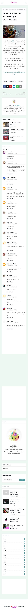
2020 (14, 553)
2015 (14, 564)
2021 (14, 550)
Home (4, 9)
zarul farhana (10, 232)
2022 (14, 548)
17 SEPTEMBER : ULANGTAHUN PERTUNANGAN (14, 492)
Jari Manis (9, 308)
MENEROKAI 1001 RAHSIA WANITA (16, 137)
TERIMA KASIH (20, 81)
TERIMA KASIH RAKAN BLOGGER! (15, 123)
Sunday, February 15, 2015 (12, 153)
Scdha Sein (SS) (11, 177)
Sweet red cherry (11, 264)
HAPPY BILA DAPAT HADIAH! (17, 130)
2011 (14, 574)
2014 (14, 567)
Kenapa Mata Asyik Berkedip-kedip (15, 518)
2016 (14, 562)
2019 (14, 555)
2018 (14, 557)
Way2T (15, 606)
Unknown (9, 187)
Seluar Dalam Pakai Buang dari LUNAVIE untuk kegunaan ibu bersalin (17, 510)
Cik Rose (6, 19)
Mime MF (9, 202)
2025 (14, 541)
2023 (14, 546)
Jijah (12, 41)
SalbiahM (9, 275)
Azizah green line (11, 242)
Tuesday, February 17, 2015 (12, 297)
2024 (14, 543)
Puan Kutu (9, 212)
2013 (14, 569)
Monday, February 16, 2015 (12, 276)
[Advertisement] (14, 371)
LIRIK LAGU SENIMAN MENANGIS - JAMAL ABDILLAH (15, 501)
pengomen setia (12, 81)
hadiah (7, 9)
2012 (14, 571)
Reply (8, 158)
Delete (11, 158)
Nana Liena (10, 162)
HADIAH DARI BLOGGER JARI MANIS (17, 526)
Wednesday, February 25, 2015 (12, 322)
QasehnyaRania (11, 254)
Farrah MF (9, 152)
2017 (14, 560)
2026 (14, 539)
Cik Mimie (9, 285)
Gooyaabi (14, 607)
